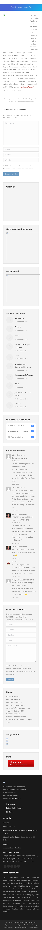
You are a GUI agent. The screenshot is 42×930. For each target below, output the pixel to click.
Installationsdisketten (20, 426)
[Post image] (9, 320)
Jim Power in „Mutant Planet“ (23, 394)
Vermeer (18, 327)
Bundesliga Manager (19, 490)
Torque (14, 562)
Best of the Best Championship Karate (23, 365)
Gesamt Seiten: (12, 714)
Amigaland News (16, 99)
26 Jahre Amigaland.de (20, 549)
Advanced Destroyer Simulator (22, 345)
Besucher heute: (12, 699)
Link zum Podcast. (27, 87)
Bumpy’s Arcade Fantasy (24, 375)
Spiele (16, 583)
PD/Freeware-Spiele (20, 437)
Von (29, 99)
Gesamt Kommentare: (14, 717)
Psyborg (18, 403)
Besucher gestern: (13, 702)
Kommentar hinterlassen (26, 102)
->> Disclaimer (8, 812)
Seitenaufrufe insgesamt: (16, 708)
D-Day (17, 384)
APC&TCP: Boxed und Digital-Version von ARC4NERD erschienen (22, 520)
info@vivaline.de (15, 798)
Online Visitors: (12, 697)
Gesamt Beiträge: (13, 711)
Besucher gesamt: (13, 705)
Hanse (17, 336)
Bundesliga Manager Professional (19, 459)
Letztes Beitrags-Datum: (15, 719)
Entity (17, 355)
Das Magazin (19, 318)
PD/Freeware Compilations (20, 431)
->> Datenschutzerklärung (13, 808)
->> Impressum (9, 804)
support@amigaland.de (12, 848)
